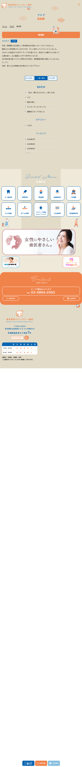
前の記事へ (29, 78)
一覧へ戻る (41, 78)
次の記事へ (52, 78)
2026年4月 (31, 153)
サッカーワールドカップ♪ (36, 106)
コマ (28, 97)
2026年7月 (31, 139)
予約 (12, 299)
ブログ (14, 41)
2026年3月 (31, 158)
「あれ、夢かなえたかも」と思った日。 (41, 92)
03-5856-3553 (41, 292)
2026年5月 (31, 148)
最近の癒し (31, 102)
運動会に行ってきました (36, 111)
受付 (73, 299)
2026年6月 (31, 144)
